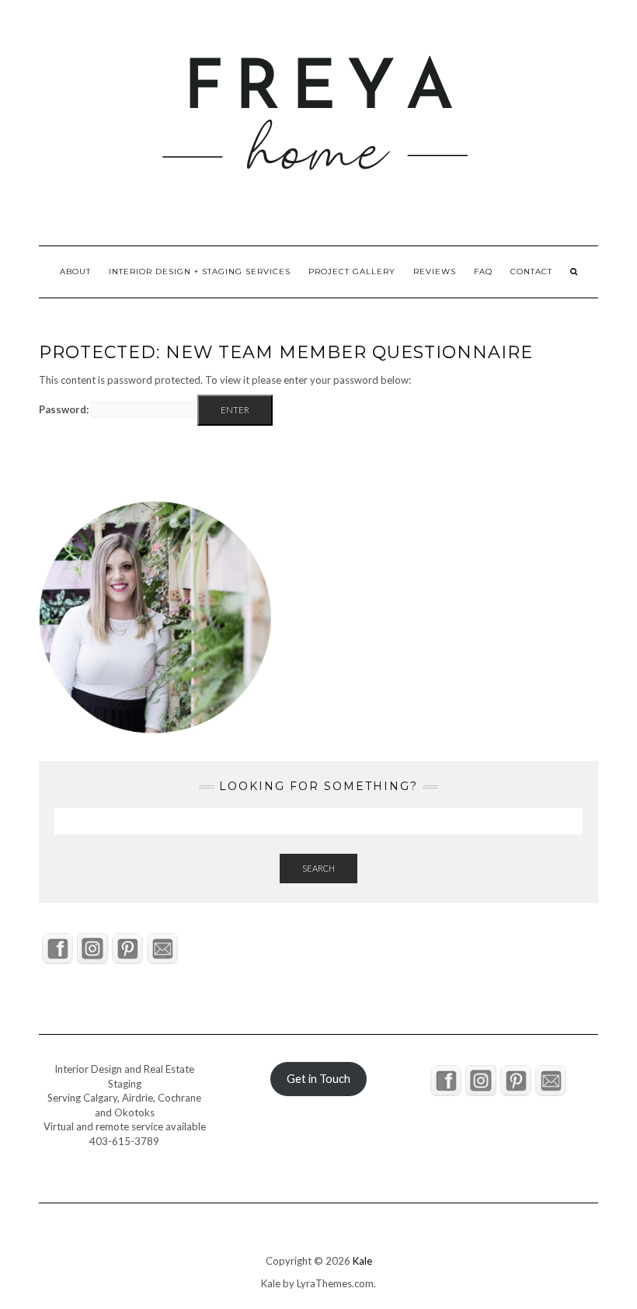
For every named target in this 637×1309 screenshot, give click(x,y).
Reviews (434, 271)
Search (318, 868)
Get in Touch (318, 1078)
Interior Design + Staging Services (200, 271)
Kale (362, 1261)
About (75, 271)
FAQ (483, 271)
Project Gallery (351, 271)
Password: (65, 409)
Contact (531, 271)
